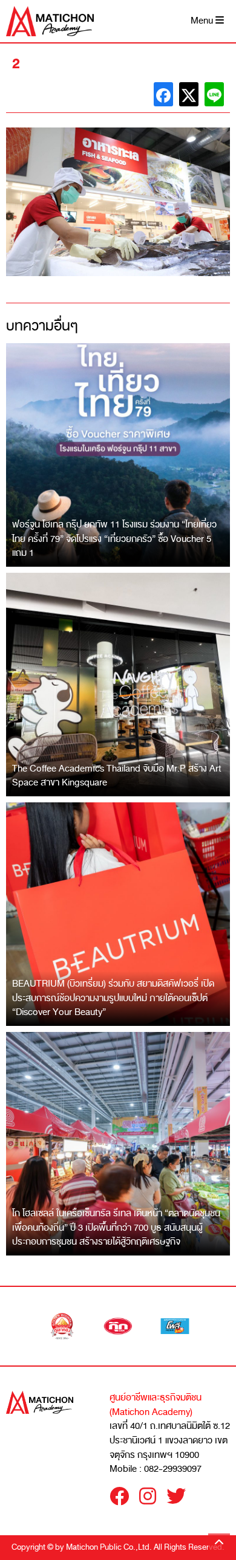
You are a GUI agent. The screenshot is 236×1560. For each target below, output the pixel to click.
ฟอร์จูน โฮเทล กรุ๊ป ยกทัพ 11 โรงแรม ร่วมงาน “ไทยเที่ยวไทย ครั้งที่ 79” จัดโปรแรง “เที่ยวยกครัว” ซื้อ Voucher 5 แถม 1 (114, 538)
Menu (203, 21)
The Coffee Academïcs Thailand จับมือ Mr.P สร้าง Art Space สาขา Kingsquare (116, 775)
